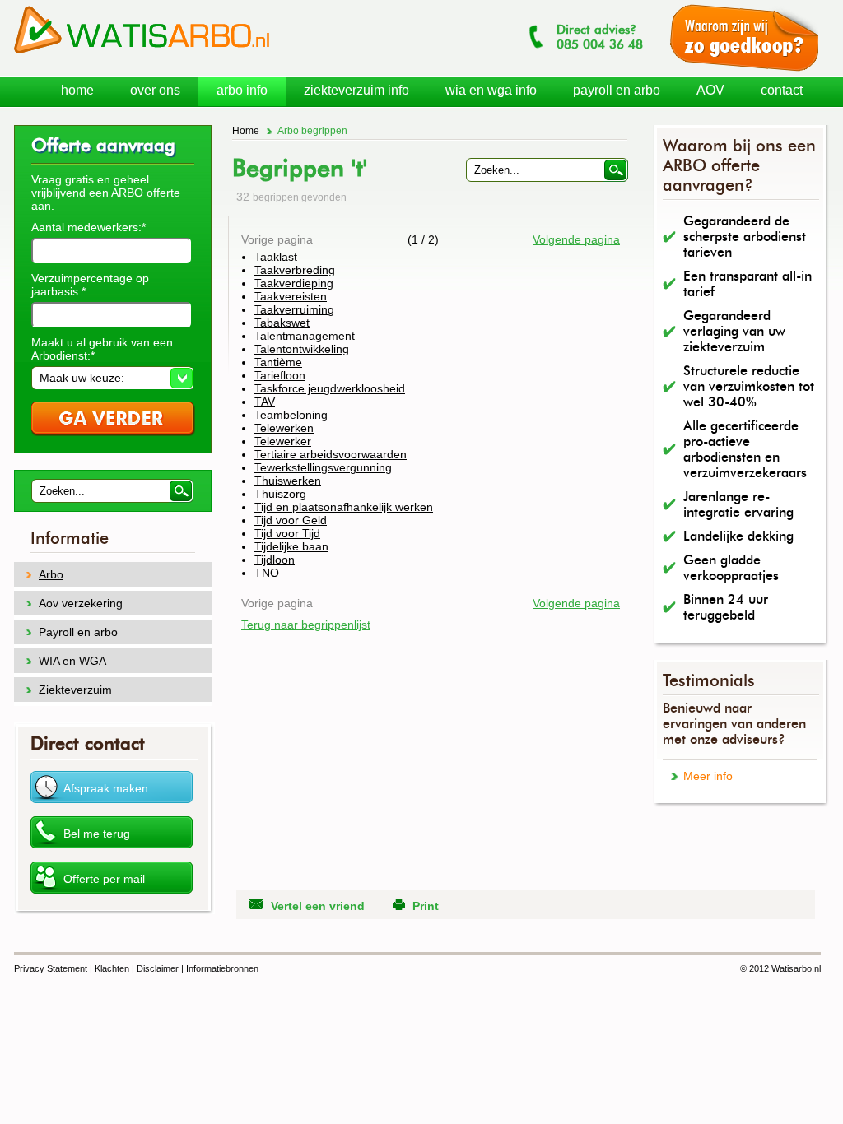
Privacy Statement (50, 968)
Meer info (708, 776)
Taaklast (275, 256)
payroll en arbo (616, 90)
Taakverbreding (294, 269)
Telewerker (282, 441)
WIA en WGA (72, 660)
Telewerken (284, 427)
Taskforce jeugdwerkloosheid (329, 388)
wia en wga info (491, 90)
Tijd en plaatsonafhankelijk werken (343, 506)
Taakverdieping (293, 283)
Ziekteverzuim (75, 689)
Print (425, 906)
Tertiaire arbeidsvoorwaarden (330, 454)
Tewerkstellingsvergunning (323, 467)
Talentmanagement (304, 335)
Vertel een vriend (318, 906)
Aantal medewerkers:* (88, 227)
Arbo (51, 574)
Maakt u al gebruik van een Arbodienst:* (102, 349)
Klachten (112, 968)
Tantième (278, 362)
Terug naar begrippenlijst (305, 624)
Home (245, 131)
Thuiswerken (287, 480)
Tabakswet (282, 322)
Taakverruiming (294, 309)
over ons (155, 90)
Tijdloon (274, 559)
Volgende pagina (576, 239)
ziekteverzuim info (356, 90)
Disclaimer (158, 968)
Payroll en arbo (78, 632)
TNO (266, 572)
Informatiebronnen (222, 968)
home (77, 90)
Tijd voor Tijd (287, 533)
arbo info (242, 90)
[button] (112, 377)
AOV (710, 90)
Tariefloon (279, 375)
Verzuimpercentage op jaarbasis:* (90, 285)
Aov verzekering (81, 603)
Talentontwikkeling (301, 348)
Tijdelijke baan (291, 546)
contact (782, 90)
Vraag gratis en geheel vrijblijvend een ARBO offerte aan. (105, 192)
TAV (264, 401)
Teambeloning (291, 414)
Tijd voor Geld (290, 520)
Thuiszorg (280, 493)
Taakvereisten (290, 296)
